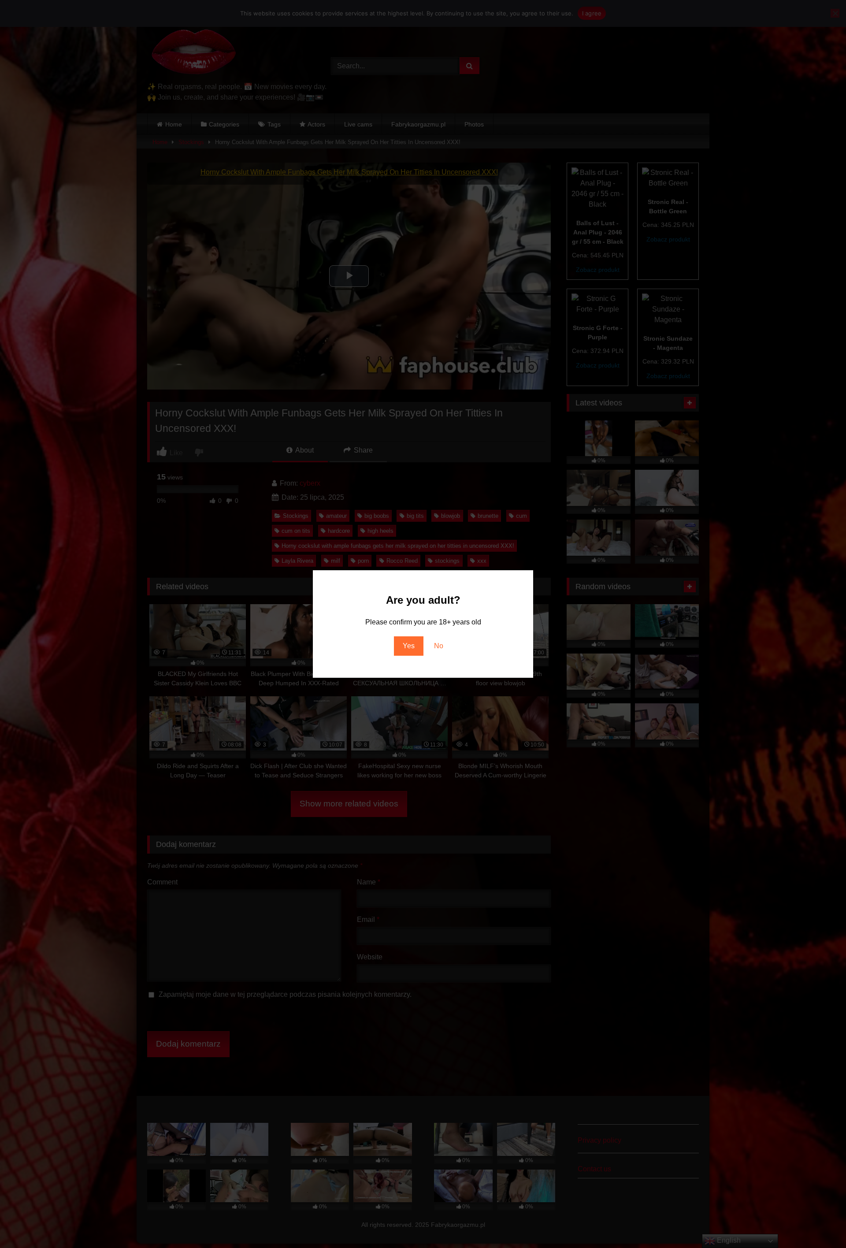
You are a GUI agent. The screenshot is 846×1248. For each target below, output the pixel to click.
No (438, 646)
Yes (409, 646)
